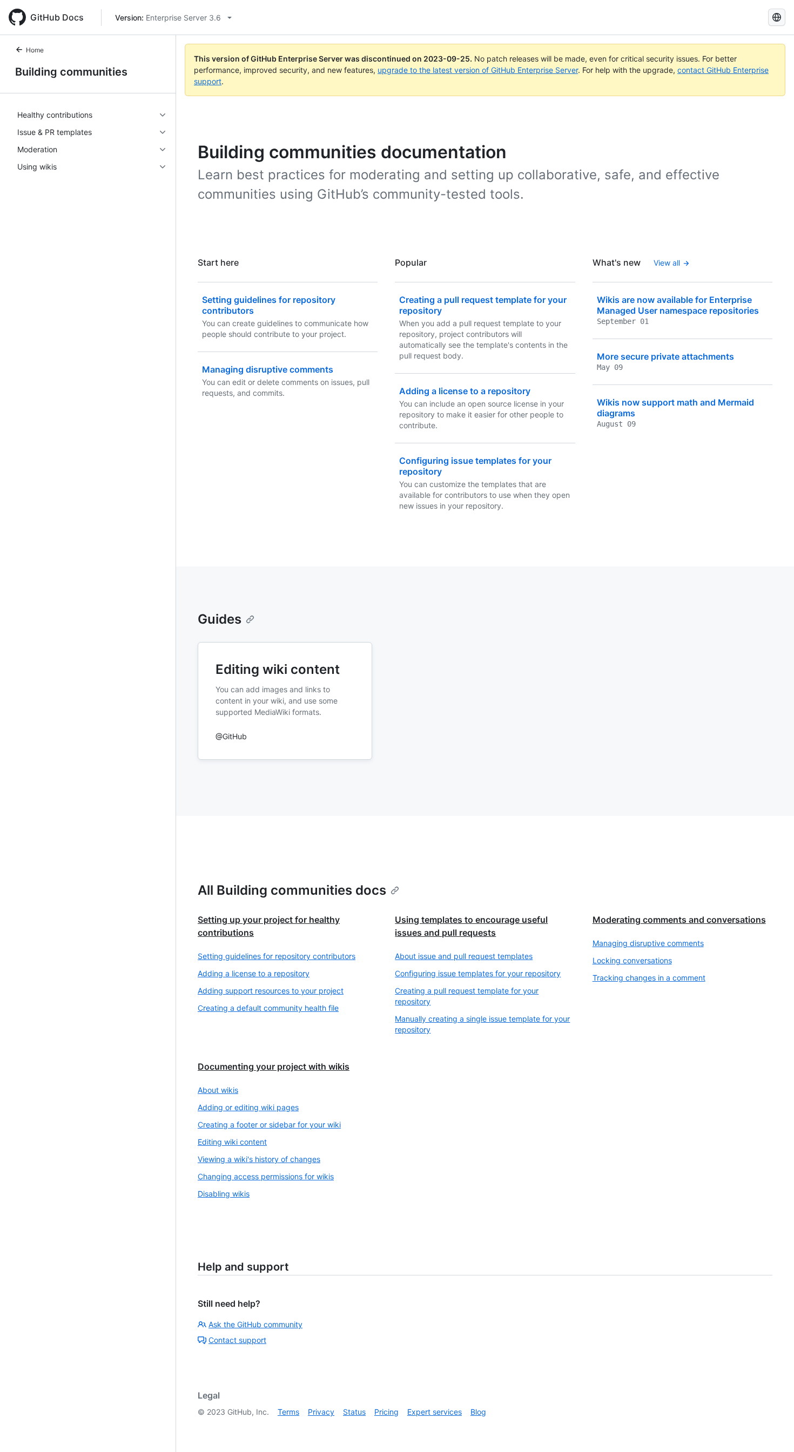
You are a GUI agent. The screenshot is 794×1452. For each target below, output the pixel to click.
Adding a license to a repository (253, 973)
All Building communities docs (292, 890)
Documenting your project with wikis (273, 1066)
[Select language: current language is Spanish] (776, 17)
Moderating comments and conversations (679, 919)
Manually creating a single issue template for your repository (482, 1024)
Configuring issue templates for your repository (478, 973)
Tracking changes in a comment (649, 977)
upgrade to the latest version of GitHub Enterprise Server (478, 70)
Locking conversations (632, 960)
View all (667, 262)
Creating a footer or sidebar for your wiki (269, 1124)
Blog (478, 1411)
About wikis (218, 1090)
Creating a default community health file (268, 1007)
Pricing (386, 1411)
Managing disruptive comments (648, 943)
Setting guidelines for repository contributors (276, 956)
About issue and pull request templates (464, 956)
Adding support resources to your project (271, 990)
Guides (219, 619)
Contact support (237, 1340)
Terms (288, 1411)
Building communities (71, 71)
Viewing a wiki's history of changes (259, 1159)
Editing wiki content (232, 1141)
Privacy (321, 1411)
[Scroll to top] (770, 1428)
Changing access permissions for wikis (266, 1176)
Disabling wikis (224, 1193)
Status (354, 1411)
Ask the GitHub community (255, 1324)
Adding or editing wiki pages (248, 1107)
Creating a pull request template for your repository (467, 996)
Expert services (434, 1411)
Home (35, 50)
